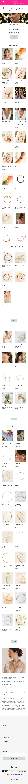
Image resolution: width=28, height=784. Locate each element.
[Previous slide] (4, 24)
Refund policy (6, 741)
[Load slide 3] (13, 24)
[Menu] (25, 9)
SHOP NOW (14, 36)
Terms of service (6, 745)
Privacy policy (6, 737)
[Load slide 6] (17, 24)
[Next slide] (24, 24)
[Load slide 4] (14, 24)
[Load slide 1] (10, 24)
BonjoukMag (6, 729)
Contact (5, 725)
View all (14, 320)
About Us (5, 721)
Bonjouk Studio (15, 779)
